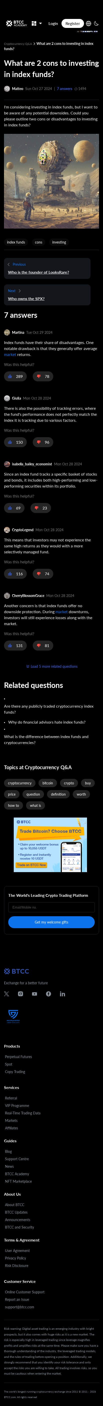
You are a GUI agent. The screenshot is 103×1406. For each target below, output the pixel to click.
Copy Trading (15, 1072)
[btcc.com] (16, 23)
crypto (69, 783)
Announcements (17, 1220)
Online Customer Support (24, 1292)
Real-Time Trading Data (22, 1113)
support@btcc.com (19, 1307)
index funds (16, 242)
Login (53, 23)
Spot (8, 1064)
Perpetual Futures (18, 1057)
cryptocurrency (20, 783)
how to (13, 805)
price (12, 794)
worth (81, 794)
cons (38, 242)
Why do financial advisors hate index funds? (47, 722)
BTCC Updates (16, 1212)
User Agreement (17, 1250)
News (9, 1166)
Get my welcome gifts (51, 922)
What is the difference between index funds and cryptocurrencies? (46, 739)
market (10, 354)
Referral (11, 1098)
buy (88, 783)
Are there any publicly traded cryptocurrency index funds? (49, 709)
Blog (8, 1151)
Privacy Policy (15, 1258)
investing (59, 242)
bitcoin (47, 783)
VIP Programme (17, 1105)
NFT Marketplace (18, 1181)
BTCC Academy (17, 1174)
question (33, 794)
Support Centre (17, 1159)
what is (35, 805)
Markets (11, 1120)
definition (58, 794)
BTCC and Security (19, 1227)
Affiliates (11, 1128)
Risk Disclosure (16, 1265)
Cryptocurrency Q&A (18, 44)
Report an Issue (17, 1299)
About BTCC (14, 1205)
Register (73, 23)
